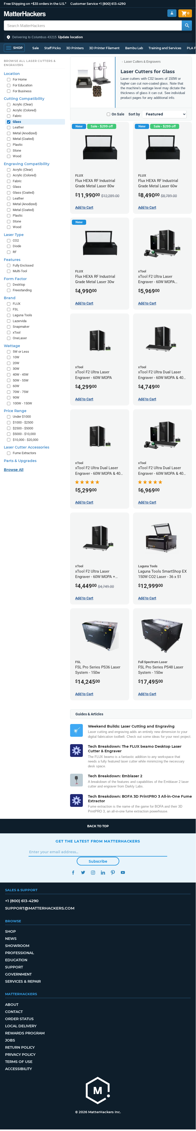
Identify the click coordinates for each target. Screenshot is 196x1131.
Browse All (13, 469)
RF (15, 252)
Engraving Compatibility (26, 164)
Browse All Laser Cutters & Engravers (30, 63)
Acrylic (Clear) (23, 104)
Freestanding (22, 290)
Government (18, 974)
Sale (35, 48)
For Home (20, 79)
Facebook (73, 872)
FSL (15, 309)
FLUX (16, 304)
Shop (10, 931)
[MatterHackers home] (25, 14)
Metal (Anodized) (25, 133)
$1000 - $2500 (23, 422)
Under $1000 (22, 416)
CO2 (16, 240)
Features (12, 259)
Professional (19, 953)
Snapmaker (21, 326)
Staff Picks (52, 48)
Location (12, 73)
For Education (22, 85)
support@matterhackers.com (39, 908)
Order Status (19, 1019)
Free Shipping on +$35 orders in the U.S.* (35, 4)
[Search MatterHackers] (187, 25)
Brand (10, 298)
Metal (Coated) (23, 139)
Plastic (18, 145)
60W (16, 386)
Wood (17, 156)
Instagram (92, 872)
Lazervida (20, 321)
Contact (14, 1011)
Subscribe (98, 861)
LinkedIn (102, 872)
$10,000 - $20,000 (25, 440)
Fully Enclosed (23, 265)
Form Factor (15, 279)
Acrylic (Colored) (24, 110)
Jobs (10, 1040)
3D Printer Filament (104, 48)
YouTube (122, 872)
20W (16, 363)
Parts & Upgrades (20, 460)
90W (16, 397)
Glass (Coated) (23, 192)
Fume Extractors (24, 453)
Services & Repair (23, 981)
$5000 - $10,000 (24, 434)
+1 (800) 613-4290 (112, 4)
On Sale (118, 114)
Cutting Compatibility (24, 98)
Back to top (98, 826)
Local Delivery (20, 1026)
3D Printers (75, 48)
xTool (16, 332)
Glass (17, 122)
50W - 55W (21, 380)
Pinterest (112, 872)
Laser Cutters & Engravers (142, 61)
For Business (22, 91)
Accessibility (18, 1069)
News (11, 938)
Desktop (19, 284)
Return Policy (20, 1047)
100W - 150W (22, 403)
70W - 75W (21, 392)
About (11, 1004)
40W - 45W (21, 374)
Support (14, 967)
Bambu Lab (134, 48)
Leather (18, 127)
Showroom (17, 945)
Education (16, 960)
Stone (17, 150)
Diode (17, 246)
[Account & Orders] (172, 13)
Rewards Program (25, 1033)
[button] (98, 37)
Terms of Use (18, 1061)
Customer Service (84, 4)
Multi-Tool (20, 271)
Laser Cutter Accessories (26, 447)
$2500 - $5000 (23, 428)
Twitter (83, 872)
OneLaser (20, 338)
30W (16, 369)
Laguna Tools (22, 315)
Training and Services (165, 48)
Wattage (12, 346)
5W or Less (21, 351)
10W (16, 357)
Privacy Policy (20, 1054)
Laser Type (14, 234)
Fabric (17, 116)
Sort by (134, 114)
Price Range (15, 411)
